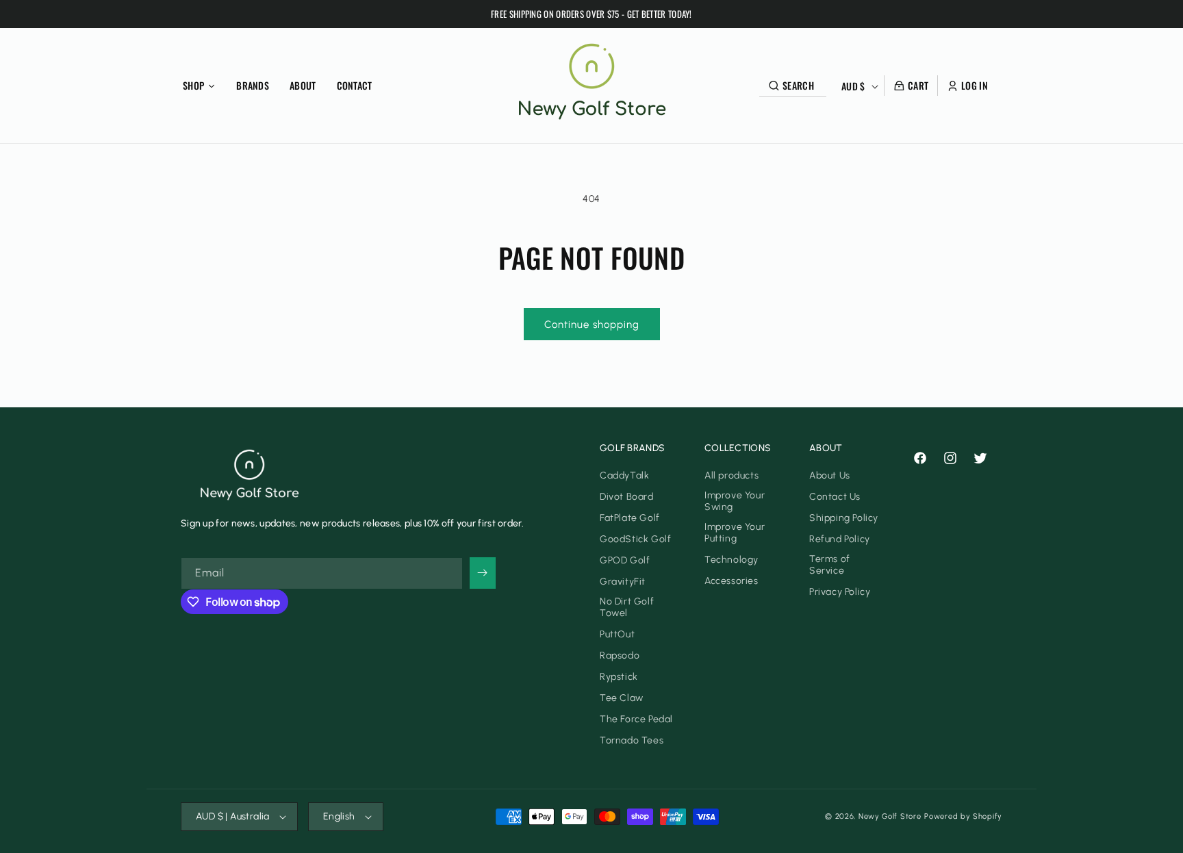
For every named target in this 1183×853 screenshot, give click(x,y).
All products (731, 475)
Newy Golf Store (889, 816)
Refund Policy (839, 539)
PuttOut (617, 634)
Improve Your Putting (734, 532)
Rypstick (619, 677)
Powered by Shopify (963, 816)
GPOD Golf (625, 560)
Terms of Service (829, 564)
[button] (796, 85)
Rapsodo (619, 655)
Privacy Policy (839, 592)
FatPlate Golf (630, 518)
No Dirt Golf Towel (627, 607)
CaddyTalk (624, 475)
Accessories (731, 581)
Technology (731, 559)
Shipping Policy (843, 518)
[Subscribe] (483, 573)
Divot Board (627, 496)
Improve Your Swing (734, 501)
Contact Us (835, 496)
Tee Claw (622, 698)
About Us (829, 475)
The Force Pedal (636, 719)
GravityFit (623, 581)
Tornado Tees (631, 740)
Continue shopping (591, 324)
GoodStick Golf (635, 539)
